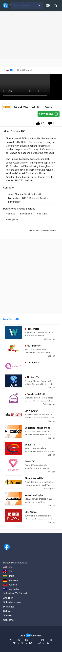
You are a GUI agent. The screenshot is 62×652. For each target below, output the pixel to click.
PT (42, 640)
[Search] (39, 5)
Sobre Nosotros (12, 602)
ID (51, 640)
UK (11, 70)
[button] (55, 5)
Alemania (13, 580)
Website (10, 213)
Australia (13, 589)
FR (26, 640)
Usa (10, 567)
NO (39, 643)
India (11, 576)
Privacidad (8, 606)
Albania (12, 584)
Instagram (11, 219)
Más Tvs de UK (11, 319)
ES (18, 640)
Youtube (42, 213)
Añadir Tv (8, 598)
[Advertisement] (31, 35)
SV (47, 643)
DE (14, 643)
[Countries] (48, 5)
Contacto (8, 620)
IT (34, 640)
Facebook (26, 213)
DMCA (6, 611)
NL (22, 643)
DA (30, 643)
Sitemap (7, 615)
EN (10, 640)
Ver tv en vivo (46, 114)
